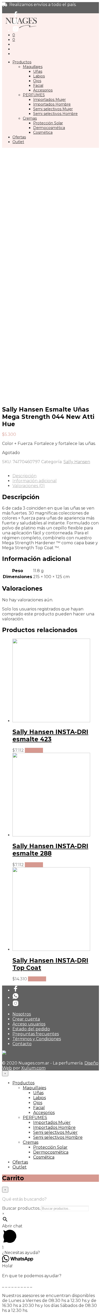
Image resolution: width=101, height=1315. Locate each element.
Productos (21, 62)
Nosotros (21, 1014)
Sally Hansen (76, 461)
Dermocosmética (49, 127)
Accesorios (43, 90)
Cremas (30, 118)
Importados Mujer (49, 99)
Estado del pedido (31, 1028)
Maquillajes (32, 66)
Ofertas (19, 137)
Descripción (24, 475)
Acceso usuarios (28, 1024)
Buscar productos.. (21, 1208)
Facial (38, 85)
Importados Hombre (52, 104)
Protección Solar (48, 123)
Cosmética (43, 132)
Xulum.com (33, 1068)
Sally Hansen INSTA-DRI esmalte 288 (50, 849)
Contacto (22, 1043)
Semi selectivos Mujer (53, 109)
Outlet (18, 141)
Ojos (37, 80)
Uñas (37, 71)
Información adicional (34, 480)
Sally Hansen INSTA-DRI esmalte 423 (50, 735)
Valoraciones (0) (28, 485)
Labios (39, 76)
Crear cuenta (26, 1019)
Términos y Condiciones (36, 1038)
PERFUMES (34, 95)
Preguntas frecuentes (35, 1033)
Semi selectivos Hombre (55, 113)
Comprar (34, 750)
